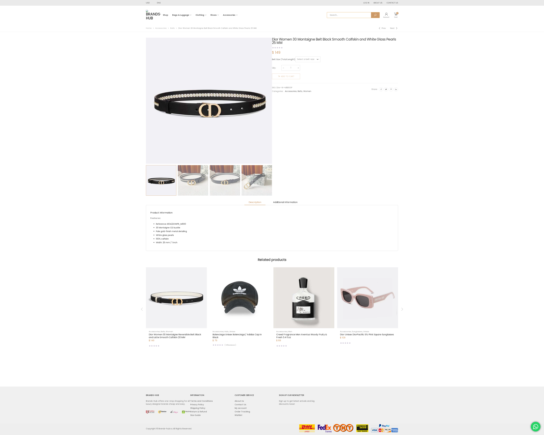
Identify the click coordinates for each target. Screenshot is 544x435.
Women (307, 91)
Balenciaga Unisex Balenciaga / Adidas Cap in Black (237, 336)
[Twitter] (386, 89)
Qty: (274, 67)
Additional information (285, 202)
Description (255, 202)
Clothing (200, 15)
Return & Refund (198, 411)
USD (148, 2)
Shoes (213, 15)
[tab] (254, 202)
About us (377, 2)
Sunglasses (357, 331)
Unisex (232, 331)
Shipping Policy (197, 408)
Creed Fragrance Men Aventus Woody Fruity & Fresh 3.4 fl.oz (301, 336)
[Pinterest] (391, 89)
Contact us (392, 2)
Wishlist (238, 415)
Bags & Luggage (180, 15)
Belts (172, 28)
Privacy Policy (197, 404)
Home (149, 28)
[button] (240, 325)
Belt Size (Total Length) (283, 59)
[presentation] (145, 101)
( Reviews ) (230, 345)
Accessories (229, 15)
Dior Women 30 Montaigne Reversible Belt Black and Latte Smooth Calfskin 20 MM (175, 336)
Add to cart (287, 76)
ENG (159, 2)
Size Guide (195, 415)
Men (290, 331)
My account (241, 408)
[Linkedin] (396, 89)
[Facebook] (381, 89)
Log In (366, 2)
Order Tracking (242, 411)
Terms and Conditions (201, 401)
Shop (165, 15)
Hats (226, 331)
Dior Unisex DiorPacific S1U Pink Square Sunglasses (367, 334)
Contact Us (240, 404)
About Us (239, 401)
